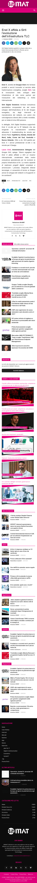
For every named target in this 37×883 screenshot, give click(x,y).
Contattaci (6, 874)
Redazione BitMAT (8, 39)
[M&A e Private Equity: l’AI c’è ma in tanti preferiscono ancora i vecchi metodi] (5, 680)
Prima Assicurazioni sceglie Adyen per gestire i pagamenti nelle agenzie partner (22, 329)
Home (3, 26)
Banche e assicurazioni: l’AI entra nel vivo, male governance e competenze (21, 708)
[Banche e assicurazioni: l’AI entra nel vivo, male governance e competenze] (5, 708)
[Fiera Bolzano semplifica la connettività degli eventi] (6, 278)
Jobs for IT (7, 748)
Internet (4, 732)
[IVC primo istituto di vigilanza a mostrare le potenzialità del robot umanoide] (6, 320)
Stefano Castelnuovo (15, 649)
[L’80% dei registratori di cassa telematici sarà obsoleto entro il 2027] (6, 312)
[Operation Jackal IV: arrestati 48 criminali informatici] (6, 251)
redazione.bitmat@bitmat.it (22, 856)
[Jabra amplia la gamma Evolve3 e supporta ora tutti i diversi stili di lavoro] (5, 602)
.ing (3, 759)
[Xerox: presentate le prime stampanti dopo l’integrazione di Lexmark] (5, 611)
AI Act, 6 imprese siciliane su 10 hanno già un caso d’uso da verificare (21, 551)
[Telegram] (20, 43)
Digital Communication (10, 751)
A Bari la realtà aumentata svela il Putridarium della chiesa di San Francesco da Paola (23, 303)
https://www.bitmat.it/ (18, 225)
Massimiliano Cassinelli (15, 560)
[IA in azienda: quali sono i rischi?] (5, 587)
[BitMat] (18, 4)
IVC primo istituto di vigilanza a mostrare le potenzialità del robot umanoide (23, 320)
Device (4, 743)
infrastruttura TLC (16, 180)
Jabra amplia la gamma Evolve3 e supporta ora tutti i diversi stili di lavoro (21, 601)
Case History (5, 730)
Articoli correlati (7, 244)
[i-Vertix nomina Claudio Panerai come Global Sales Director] (5, 518)
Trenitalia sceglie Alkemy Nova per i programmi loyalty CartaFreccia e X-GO (22, 295)
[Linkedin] (12, 43)
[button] (3, 10)
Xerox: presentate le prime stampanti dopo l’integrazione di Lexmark (21, 611)
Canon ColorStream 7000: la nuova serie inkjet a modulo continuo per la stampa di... (22, 620)
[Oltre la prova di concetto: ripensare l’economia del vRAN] (6, 348)
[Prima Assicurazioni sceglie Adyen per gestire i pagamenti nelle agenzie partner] (6, 329)
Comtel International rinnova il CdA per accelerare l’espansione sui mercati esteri (22, 535)
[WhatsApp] (16, 43)
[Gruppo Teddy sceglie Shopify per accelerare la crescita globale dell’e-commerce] (6, 287)
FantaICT (6, 756)
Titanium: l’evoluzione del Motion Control (14, 458)
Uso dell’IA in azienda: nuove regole (22, 567)
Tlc (3, 182)
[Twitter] (8, 43)
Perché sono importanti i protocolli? (12, 434)
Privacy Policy (22, 874)
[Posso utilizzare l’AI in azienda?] (5, 561)
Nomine (4, 737)
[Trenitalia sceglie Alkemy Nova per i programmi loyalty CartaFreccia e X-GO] (6, 295)
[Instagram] (11, 867)
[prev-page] (3, 354)
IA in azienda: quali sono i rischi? (21, 585)
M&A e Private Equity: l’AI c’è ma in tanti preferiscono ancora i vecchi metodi (22, 680)
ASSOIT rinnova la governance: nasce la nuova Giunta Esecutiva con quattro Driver (21, 526)
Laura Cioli (6, 149)
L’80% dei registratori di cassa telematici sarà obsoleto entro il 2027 (23, 312)
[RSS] (16, 236)
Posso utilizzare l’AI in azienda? (21, 559)
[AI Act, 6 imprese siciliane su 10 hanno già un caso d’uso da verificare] (5, 551)
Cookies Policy (14, 874)
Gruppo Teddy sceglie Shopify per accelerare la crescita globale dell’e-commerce (23, 286)
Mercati (4, 735)
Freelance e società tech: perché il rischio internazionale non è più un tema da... (22, 645)
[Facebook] (3, 43)
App (3, 740)
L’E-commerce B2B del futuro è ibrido (8, 202)
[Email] (24, 43)
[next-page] (6, 354)
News (3, 727)
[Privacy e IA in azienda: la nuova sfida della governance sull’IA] (5, 578)
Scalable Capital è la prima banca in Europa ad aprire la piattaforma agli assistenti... (22, 636)
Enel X (8, 180)
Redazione (30, 874)
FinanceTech (5, 761)
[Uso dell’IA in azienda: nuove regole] (5, 569)
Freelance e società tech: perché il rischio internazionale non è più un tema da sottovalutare (23, 270)
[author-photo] (18, 220)
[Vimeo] (24, 236)
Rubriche (4, 745)
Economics (7, 753)
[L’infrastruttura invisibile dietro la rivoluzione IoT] (5, 782)
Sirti (30, 180)
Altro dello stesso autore (21, 244)
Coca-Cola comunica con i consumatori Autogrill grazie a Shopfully (27, 203)
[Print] (28, 43)
